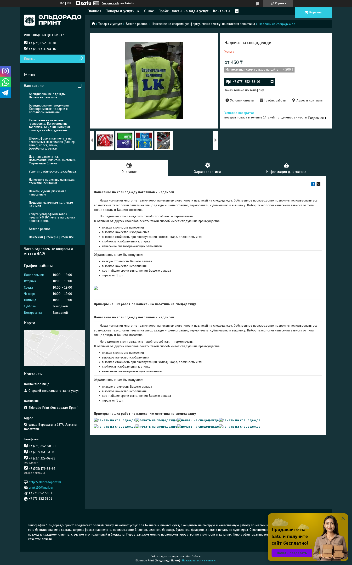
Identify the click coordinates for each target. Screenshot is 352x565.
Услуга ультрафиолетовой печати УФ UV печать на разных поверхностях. (52, 217)
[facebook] (313, 185)
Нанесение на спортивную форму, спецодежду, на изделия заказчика (203, 24)
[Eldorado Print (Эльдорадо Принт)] (52, 19)
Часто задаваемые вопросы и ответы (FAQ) (48, 251)
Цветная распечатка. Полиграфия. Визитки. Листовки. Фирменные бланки (52, 160)
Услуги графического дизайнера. (53, 171)
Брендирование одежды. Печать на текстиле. (47, 95)
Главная (94, 11)
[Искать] (81, 59)
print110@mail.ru (41, 488)
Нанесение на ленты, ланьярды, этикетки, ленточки (52, 181)
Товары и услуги (120, 11)
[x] (318, 185)
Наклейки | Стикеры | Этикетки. (51, 237)
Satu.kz (197, 556)
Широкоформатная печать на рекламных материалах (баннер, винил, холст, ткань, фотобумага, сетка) (52, 143)
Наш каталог (34, 86)
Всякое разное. (137, 24)
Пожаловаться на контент (199, 560)
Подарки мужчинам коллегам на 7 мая (51, 204)
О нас (149, 11)
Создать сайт (110, 3)
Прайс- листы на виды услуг (183, 11)
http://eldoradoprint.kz (45, 482)
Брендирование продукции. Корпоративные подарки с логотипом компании (49, 108)
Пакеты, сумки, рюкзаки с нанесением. (47, 192)
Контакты (221, 11)
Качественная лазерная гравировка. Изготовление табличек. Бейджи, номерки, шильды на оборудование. (50, 125)
